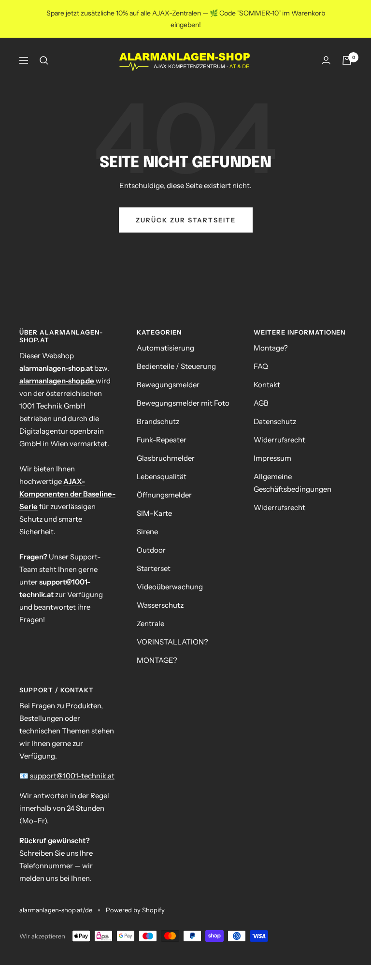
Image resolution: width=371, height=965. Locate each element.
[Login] (326, 60)
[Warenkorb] (347, 60)
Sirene (147, 531)
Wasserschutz (160, 605)
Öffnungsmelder (164, 494)
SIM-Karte (154, 513)
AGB (261, 403)
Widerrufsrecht (279, 439)
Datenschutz (275, 421)
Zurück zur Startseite (186, 220)
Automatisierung (165, 347)
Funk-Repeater (161, 439)
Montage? (271, 347)
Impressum (272, 458)
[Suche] (44, 60)
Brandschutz (158, 421)
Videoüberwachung (170, 586)
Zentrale (150, 623)
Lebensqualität (161, 476)
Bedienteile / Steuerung (176, 366)
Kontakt (267, 384)
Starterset (154, 568)
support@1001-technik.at (72, 775)
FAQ (261, 366)
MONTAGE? (157, 660)
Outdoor (151, 550)
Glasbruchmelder (166, 458)
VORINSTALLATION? (172, 641)
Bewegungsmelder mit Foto (183, 403)
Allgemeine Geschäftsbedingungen (292, 483)
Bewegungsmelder (168, 384)
